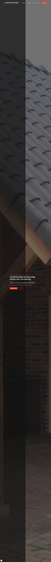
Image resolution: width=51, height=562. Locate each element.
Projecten (29, 2)
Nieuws (34, 2)
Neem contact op (13, 288)
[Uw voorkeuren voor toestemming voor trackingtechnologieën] (1, 560)
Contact (44, 2)
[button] (24, 3)
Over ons (38, 2)
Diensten (23, 2)
